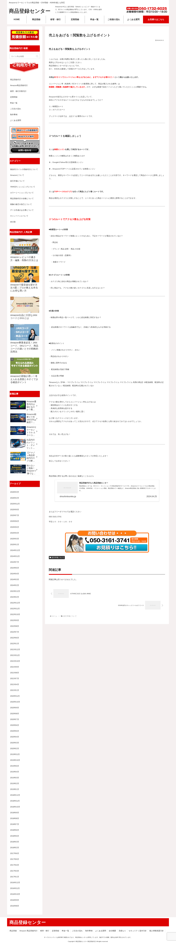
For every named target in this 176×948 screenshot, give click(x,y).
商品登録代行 (15, 80)
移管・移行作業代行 (18, 91)
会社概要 (112, 931)
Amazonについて (17, 175)
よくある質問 (15, 120)
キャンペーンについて (19, 216)
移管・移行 (44, 931)
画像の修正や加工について (21, 204)
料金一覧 (13, 103)
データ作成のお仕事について (22, 210)
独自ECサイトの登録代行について (24, 169)
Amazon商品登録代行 (19, 85)
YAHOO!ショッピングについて (22, 187)
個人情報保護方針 (156, 931)
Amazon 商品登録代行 (28, 931)
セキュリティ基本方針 (138, 931)
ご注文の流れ (15, 109)
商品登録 (13, 931)
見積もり (122, 931)
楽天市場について (58, 557)
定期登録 (13, 97)
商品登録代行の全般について (22, 198)
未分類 (13, 222)
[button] (37, 56)
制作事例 (13, 114)
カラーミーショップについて (22, 193)
